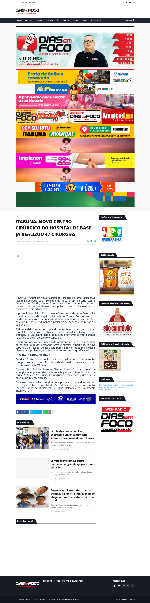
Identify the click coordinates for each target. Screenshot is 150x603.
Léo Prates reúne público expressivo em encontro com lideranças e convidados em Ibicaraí (73, 434)
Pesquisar (128, 20)
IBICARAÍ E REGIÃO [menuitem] (52, 20)
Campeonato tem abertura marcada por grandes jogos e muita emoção (73, 464)
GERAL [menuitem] (84, 20)
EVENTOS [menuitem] (28, 20)
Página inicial (20, 216)
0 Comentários (44, 241)
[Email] (95, 241)
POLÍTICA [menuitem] (38, 20)
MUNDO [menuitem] (75, 20)
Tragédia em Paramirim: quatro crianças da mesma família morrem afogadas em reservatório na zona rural (73, 495)
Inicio (18, 2)
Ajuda (24, 2)
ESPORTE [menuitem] (65, 20)
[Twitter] (91, 241)
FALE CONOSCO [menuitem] (96, 20)
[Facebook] (88, 241)
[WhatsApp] (45, 412)
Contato (32, 2)
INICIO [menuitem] (19, 20)
